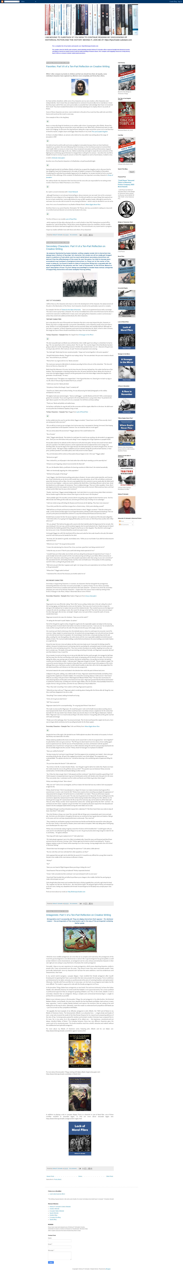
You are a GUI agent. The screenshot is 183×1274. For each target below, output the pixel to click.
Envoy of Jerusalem (90, 596)
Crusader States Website (57, 1211)
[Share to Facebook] (90, 235)
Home (80, 1176)
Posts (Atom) (57, 1179)
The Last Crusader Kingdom (100, 131)
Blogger (108, 1269)
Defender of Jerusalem (58, 158)
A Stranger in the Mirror (86, 335)
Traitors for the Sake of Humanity (71, 309)
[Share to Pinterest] (92, 235)
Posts (122, 521)
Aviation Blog (53, 1215)
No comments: (74, 234)
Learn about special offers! (57, 1194)
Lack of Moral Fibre (71, 219)
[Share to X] (88, 235)
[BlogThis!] (86, 235)
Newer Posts (50, 1176)
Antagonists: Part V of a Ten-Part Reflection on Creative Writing (78, 915)
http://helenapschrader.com (76, 892)
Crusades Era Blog (55, 1217)
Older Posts (109, 1176)
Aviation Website (54, 1209)
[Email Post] (80, 234)
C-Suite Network (73, 192)
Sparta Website (54, 1213)
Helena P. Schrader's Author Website (60, 1206)
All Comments (124, 524)
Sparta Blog (53, 1219)
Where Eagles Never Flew (92, 204)
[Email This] (84, 235)
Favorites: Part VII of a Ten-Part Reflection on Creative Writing (78, 66)
